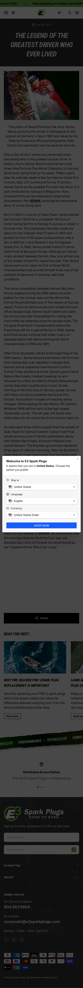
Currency (16, 508)
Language (17, 494)
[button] (41, 486)
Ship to (15, 480)
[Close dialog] (78, 459)
